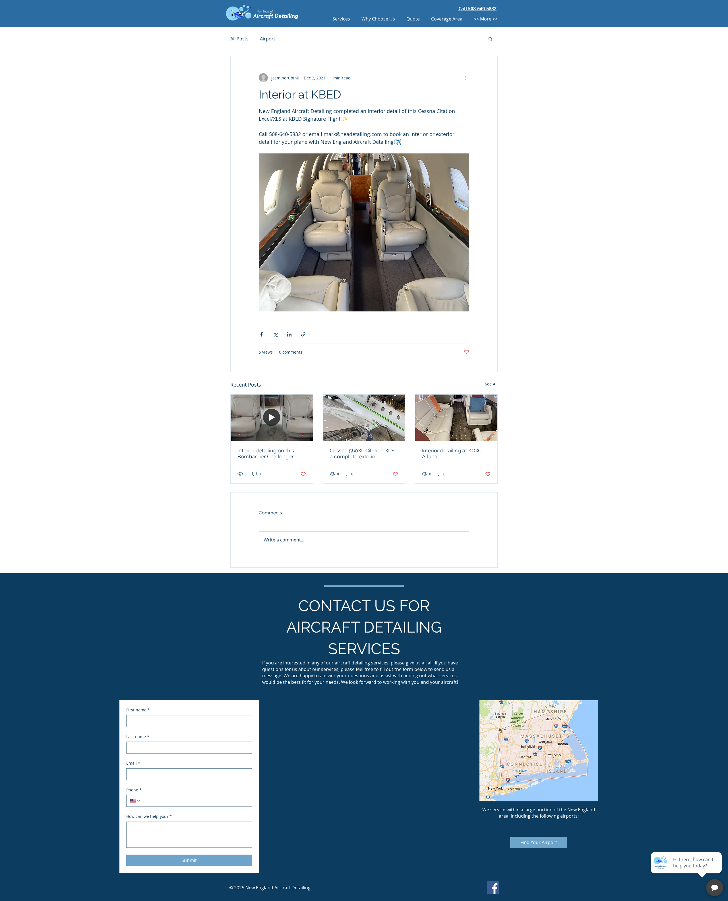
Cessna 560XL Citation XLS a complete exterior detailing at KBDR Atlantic (362, 453)
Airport (267, 39)
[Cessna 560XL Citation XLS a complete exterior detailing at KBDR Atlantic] (364, 418)
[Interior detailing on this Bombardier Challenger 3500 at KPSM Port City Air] (272, 418)
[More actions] (465, 77)
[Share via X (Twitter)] (275, 334)
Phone (134, 790)
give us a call (419, 663)
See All (491, 384)
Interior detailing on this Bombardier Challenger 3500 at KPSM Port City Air (268, 453)
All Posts (239, 39)
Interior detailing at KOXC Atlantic (451, 453)
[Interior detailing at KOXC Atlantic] (456, 418)
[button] (490, 38)
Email (133, 763)
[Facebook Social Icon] (493, 887)
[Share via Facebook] (261, 334)
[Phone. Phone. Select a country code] (135, 801)
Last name (137, 736)
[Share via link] (303, 334)
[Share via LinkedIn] (289, 334)
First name (138, 710)
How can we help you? (149, 816)
